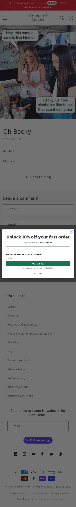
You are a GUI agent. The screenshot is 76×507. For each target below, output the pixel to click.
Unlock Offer (38, 263)
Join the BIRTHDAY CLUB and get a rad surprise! (23, 254)
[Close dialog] (71, 231)
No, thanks (38, 274)
